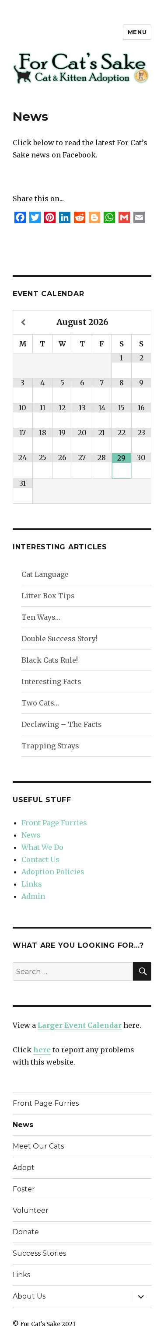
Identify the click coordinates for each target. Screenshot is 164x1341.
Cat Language (45, 574)
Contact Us (40, 859)
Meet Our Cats (38, 1146)
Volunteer (31, 1210)
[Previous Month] (23, 322)
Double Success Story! (59, 638)
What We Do (42, 847)
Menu (137, 31)
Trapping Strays (50, 745)
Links (31, 884)
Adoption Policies (52, 871)
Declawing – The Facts (61, 724)
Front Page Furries (54, 822)
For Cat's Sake (40, 1324)
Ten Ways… (40, 617)
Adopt (24, 1167)
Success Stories (39, 1253)
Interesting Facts (51, 681)
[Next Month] (141, 322)
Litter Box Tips (48, 595)
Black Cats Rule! (49, 660)
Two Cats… (40, 702)
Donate (26, 1232)
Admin (33, 896)
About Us (29, 1296)
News (31, 835)
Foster (24, 1189)
